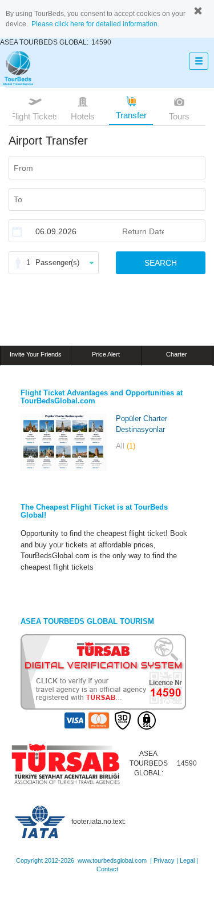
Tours (179, 116)
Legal (187, 860)
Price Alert (106, 354)
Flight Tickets (34, 116)
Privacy (164, 860)
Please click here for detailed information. (95, 24)
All (125, 446)
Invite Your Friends (36, 354)
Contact (107, 869)
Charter (176, 354)
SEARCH (160, 262)
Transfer (131, 115)
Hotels (83, 116)
